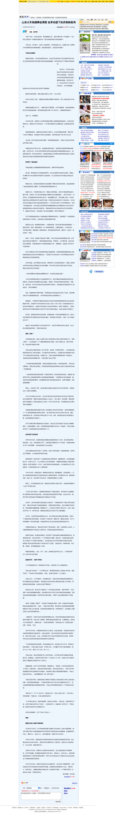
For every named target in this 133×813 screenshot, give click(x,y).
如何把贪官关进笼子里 (101, 46)
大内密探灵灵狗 (96, 102)
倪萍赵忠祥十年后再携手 (103, 179)
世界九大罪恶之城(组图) (103, 186)
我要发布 (75, 783)
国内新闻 (39, 17)
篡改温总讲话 (90, 26)
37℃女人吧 (105, 90)
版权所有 (64, 809)
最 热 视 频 (87, 93)
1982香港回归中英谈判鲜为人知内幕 (101, 108)
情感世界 (93, 258)
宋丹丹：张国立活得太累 (98, 111)
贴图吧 (82, 90)
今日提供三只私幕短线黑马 (105, 67)
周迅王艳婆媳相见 (96, 166)
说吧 (106, 19)
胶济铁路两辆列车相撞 (48, 17)
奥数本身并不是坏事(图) (102, 50)
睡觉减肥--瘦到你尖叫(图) (87, 132)
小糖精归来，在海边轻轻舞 (104, 260)
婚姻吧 (93, 90)
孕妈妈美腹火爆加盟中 (104, 214)
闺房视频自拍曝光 (85, 114)
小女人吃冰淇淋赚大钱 (104, 220)
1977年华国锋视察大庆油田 (103, 41)
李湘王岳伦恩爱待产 (97, 117)
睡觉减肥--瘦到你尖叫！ (87, 75)
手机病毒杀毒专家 (88, 150)
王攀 (93, 52)
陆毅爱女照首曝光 (107, 166)
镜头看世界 (94, 234)
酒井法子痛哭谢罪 (108, 208)
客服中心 (43, 807)
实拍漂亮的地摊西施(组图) (104, 185)
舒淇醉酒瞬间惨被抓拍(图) (104, 183)
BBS (107, 1)
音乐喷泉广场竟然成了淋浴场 (105, 234)
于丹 (98, 56)
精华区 (65, 791)
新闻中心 (33, 17)
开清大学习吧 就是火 (86, 224)
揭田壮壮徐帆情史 (85, 163)
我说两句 (111, 1)
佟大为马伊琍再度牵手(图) (104, 177)
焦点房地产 (43, 1)
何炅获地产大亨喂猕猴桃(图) (88, 175)
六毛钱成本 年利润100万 (104, 228)
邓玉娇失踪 (92, 24)
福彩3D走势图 (108, 150)
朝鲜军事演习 (99, 24)
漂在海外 (82, 263)
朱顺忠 (93, 46)
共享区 (81, 150)
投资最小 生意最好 (85, 218)
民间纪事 (93, 239)
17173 (38, 1)
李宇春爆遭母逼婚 (84, 166)
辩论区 (65, 793)
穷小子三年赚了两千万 (86, 69)
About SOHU (63, 807)
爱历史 (93, 37)
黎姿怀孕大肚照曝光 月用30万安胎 (101, 119)
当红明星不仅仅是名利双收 (104, 256)
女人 (89, 1)
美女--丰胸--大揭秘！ (86, 67)
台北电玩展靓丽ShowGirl (87, 194)
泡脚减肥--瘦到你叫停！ (104, 138)
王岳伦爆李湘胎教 (87, 198)
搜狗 (47, 1)
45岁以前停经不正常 (103, 134)
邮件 (100, 1)
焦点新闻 (93, 252)
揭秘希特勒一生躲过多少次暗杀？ (100, 106)
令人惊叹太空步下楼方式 (105, 198)
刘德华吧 (94, 87)
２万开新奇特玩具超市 (86, 226)
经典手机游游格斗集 (99, 150)
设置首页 (14, 807)
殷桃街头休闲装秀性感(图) (87, 179)
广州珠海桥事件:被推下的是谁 (102, 44)
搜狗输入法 (21, 807)
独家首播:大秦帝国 (97, 96)
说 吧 (90, 78)
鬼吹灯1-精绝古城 (88, 148)
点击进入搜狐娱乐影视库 (103, 192)
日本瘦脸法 (104, 26)
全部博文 (81, 807)
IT (75, 1)
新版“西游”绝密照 (85, 208)
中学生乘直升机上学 (85, 43)
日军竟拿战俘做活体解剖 (87, 185)
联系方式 (49, 807)
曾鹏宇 (93, 39)
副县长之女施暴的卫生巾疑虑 (102, 52)
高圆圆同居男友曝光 (85, 53)
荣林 (93, 44)
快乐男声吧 (105, 85)
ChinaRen (33, 1)
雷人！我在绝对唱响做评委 (103, 39)
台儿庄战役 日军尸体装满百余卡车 (101, 104)
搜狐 (29, 1)
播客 (96, 1)
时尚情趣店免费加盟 (86, 216)
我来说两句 (60, 27)
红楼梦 (109, 146)
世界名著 (95, 148)
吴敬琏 (91, 56)
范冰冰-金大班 (105, 96)
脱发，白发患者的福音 (104, 75)
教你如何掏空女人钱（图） (105, 69)
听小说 (81, 148)
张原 (93, 48)
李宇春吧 (94, 85)
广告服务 (38, 807)
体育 (62, 1)
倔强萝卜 (94, 100)
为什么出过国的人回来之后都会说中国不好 (96, 263)
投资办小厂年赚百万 (86, 222)
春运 (102, 54)
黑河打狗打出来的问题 (102, 239)
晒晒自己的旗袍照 (90, 265)
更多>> (111, 32)
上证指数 (83, 85)
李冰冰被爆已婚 (96, 163)
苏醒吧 (82, 87)
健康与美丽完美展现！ (86, 138)
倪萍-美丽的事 (105, 102)
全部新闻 (75, 807)
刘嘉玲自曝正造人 (96, 168)
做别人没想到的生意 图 (87, 214)
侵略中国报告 (104, 28)
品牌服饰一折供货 (85, 220)
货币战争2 (107, 148)
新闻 (88, 19)
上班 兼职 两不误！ (86, 136)
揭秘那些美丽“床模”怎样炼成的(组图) (96, 245)
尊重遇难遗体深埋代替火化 (88, 228)
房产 (82, 1)
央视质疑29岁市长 (84, 24)
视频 (93, 1)
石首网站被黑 (83, 26)
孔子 (110, 56)
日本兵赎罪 (106, 24)
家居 (86, 1)
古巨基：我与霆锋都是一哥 (99, 123)
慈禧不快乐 (98, 28)
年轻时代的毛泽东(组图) (102, 37)
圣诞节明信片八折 (84, 168)
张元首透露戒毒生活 (104, 196)
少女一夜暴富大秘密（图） (105, 71)
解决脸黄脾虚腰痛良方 (104, 136)
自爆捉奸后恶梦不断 (85, 124)
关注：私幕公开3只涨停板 (87, 65)
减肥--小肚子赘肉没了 (103, 130)
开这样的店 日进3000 (86, 134)
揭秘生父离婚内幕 (107, 163)
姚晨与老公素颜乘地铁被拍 (88, 183)
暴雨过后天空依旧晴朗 (101, 265)
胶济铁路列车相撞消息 (61, 17)
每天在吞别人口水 (85, 261)
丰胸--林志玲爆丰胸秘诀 (87, 130)
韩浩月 (93, 42)
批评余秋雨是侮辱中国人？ (103, 42)
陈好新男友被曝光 (107, 168)
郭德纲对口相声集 (88, 146)
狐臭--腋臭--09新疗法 (103, 140)
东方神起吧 (105, 87)
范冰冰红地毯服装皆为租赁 (88, 181)
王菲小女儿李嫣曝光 (96, 208)
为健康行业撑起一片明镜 (87, 140)
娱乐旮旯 (93, 256)
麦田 (98, 100)
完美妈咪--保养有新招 (103, 65)
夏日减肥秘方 (97, 26)
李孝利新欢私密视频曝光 (103, 188)
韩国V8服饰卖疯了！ (103, 224)
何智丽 (83, 56)
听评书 (81, 146)
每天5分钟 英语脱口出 (104, 73)
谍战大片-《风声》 (85, 104)
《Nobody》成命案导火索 (87, 190)
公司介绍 (69, 807)
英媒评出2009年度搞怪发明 (104, 254)
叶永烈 (87, 56)
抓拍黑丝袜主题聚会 (85, 242)
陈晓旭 (101, 56)
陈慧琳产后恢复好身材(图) (87, 177)
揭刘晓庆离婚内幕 (96, 164)
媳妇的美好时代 (104, 100)
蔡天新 (93, 50)
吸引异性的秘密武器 (103, 132)
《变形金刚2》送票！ (87, 196)
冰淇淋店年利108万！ (103, 222)
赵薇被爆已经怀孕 (84, 164)
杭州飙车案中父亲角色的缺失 (102, 48)
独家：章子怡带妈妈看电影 (104, 175)
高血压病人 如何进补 (103, 226)
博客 (103, 1)
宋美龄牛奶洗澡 (84, 28)
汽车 (79, 1)
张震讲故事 (104, 146)
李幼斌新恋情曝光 (107, 164)
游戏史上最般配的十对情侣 (104, 194)
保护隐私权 (56, 807)
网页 (92, 19)
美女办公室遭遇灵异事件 (87, 188)
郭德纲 (105, 54)
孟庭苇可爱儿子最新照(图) (104, 190)
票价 (107, 56)
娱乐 (67, 1)
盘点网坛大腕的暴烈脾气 (87, 186)
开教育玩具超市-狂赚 (86, 73)
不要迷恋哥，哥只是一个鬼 (104, 252)
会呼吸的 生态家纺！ (86, 71)
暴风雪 (95, 56)
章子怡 (98, 54)
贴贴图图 (93, 254)
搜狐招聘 (32, 807)
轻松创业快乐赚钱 (102, 218)
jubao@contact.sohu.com (54, 811)
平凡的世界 (101, 148)
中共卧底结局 (91, 28)
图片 (102, 19)
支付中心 (27, 807)
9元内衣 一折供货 (102, 216)
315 (108, 54)
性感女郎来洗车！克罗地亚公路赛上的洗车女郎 (99, 247)
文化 (104, 56)
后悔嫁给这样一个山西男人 (104, 258)
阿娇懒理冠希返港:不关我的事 (99, 121)
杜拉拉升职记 (97, 146)
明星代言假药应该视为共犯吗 (104, 241)
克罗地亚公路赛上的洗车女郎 (105, 236)
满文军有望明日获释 (97, 113)
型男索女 (93, 260)
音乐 (99, 19)
